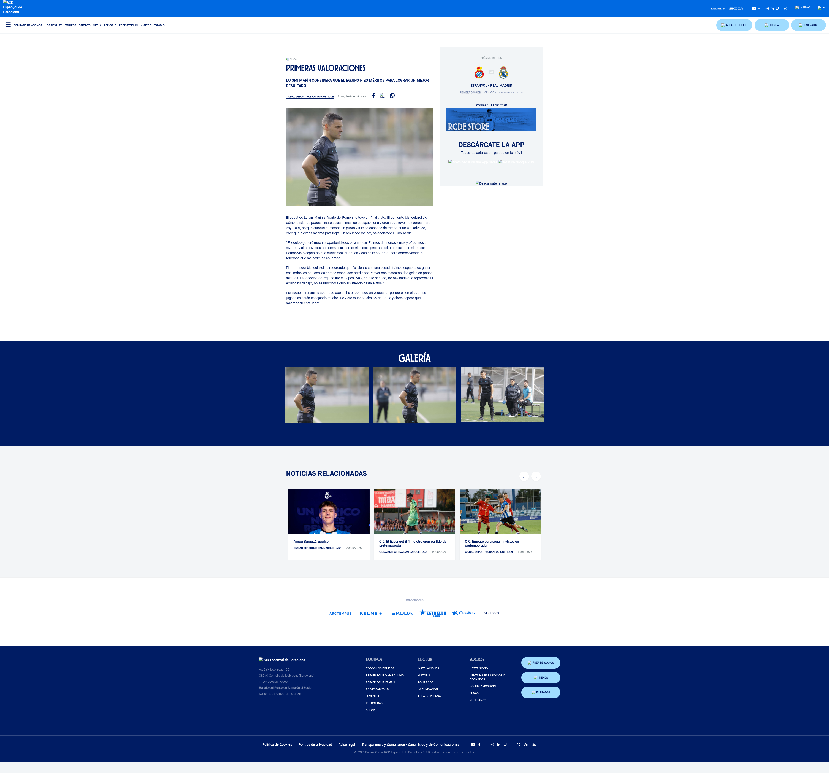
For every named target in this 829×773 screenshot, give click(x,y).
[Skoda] (736, 8)
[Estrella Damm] (433, 613)
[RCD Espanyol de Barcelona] (14, 6)
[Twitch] (777, 8)
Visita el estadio (153, 25)
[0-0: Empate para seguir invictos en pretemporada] (414, 516)
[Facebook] (759, 8)
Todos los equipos (380, 668)
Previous (524, 476)
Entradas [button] (543, 692)
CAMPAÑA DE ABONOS (28, 25)
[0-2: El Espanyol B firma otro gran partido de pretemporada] (329, 516)
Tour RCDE (425, 682)
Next (536, 476)
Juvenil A (373, 696)
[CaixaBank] (463, 613)
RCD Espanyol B (377, 689)
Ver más (530, 744)
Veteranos (478, 700)
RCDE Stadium (128, 25)
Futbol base (375, 703)
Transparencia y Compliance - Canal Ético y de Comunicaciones (410, 744)
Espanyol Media (90, 25)
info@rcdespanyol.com (274, 682)
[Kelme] (718, 8)
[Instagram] (767, 8)
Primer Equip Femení (380, 682)
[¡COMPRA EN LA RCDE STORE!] (491, 119)
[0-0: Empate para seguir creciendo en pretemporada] (500, 516)
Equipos (70, 25)
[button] (734, 25)
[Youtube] (754, 8)
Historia (424, 675)
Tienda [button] (543, 677)
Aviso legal (347, 744)
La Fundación (428, 689)
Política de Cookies (277, 744)
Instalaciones (428, 668)
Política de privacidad (315, 744)
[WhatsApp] (785, 8)
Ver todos (491, 613)
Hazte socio (479, 668)
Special (371, 710)
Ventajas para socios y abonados (487, 677)
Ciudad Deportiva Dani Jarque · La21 (310, 96)
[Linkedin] (772, 8)
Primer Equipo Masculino (385, 675)
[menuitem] (802, 6)
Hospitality (53, 25)
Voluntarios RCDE (483, 686)
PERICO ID (110, 25)
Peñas (474, 693)
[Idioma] (819, 8)
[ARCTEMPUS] (340, 613)
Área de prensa (429, 696)
